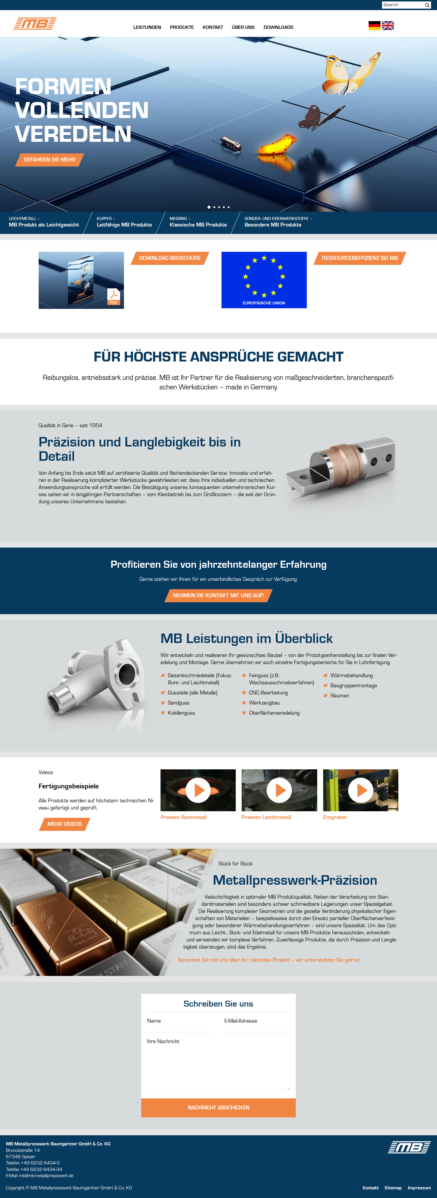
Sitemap (393, 1188)
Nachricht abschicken (218, 1108)
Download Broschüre (170, 258)
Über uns (243, 27)
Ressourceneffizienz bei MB (360, 258)
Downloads (278, 27)
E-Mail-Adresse (240, 1021)
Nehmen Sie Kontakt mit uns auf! (218, 595)
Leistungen (147, 27)
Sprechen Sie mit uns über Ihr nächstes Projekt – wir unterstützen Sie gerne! (269, 960)
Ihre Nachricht (163, 1041)
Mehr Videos (65, 824)
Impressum (419, 1188)
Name (154, 1021)
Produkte (182, 27)
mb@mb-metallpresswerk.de (46, 1176)
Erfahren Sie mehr (50, 160)
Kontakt (213, 27)
